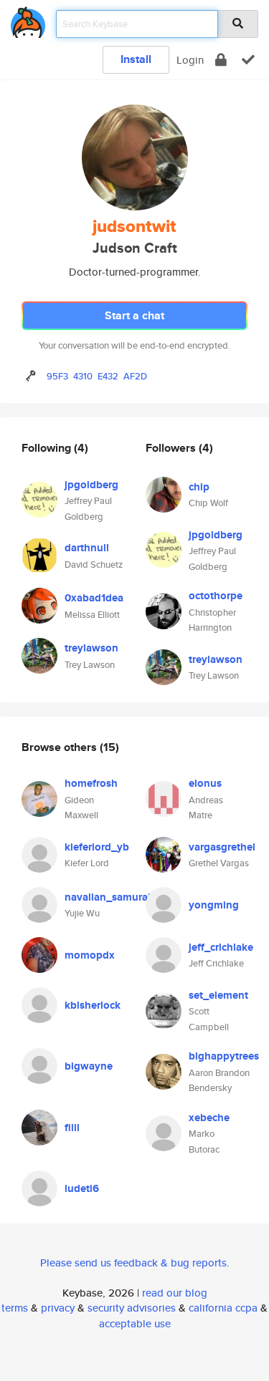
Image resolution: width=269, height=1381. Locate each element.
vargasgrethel (222, 847)
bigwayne (89, 1066)
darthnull (87, 548)
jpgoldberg (91, 485)
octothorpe (215, 596)
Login (190, 59)
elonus (205, 783)
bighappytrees (224, 1056)
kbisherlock (93, 1005)
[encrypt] (221, 60)
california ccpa (223, 1307)
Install (136, 59)
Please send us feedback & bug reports (133, 1262)
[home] (28, 19)
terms (14, 1307)
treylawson (91, 648)
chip (199, 487)
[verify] (248, 60)
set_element (218, 995)
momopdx (90, 955)
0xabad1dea (94, 598)
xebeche (209, 1117)
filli (72, 1127)
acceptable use (135, 1323)
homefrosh (91, 783)
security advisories (132, 1307)
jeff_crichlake (221, 947)
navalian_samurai (108, 897)
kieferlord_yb (97, 847)
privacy (58, 1307)
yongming (214, 905)
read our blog (174, 1292)
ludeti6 (82, 1188)
